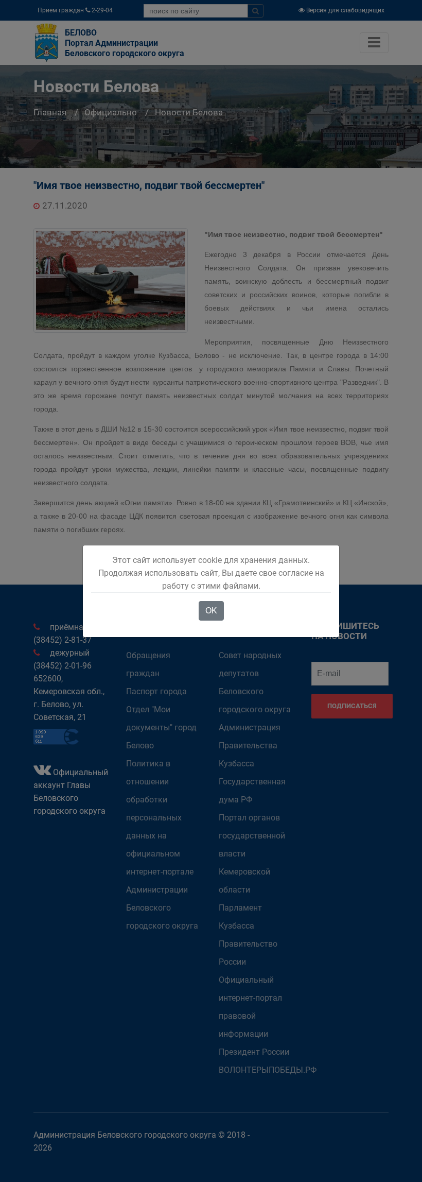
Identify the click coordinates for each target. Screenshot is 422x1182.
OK (211, 610)
